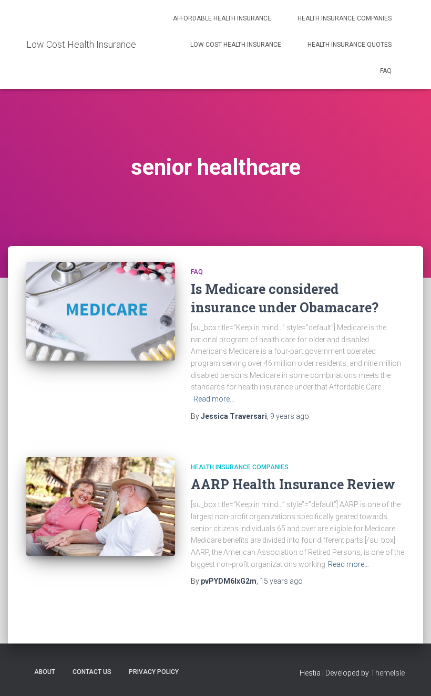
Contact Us (92, 672)
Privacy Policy (154, 672)
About (44, 672)
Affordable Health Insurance (222, 18)
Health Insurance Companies (344, 18)
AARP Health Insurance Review (293, 484)
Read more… (213, 399)
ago (289, 416)
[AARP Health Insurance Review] (100, 506)
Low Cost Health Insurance (235, 44)
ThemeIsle (388, 673)
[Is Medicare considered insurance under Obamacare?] (100, 311)
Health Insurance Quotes (349, 44)
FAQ (386, 71)
